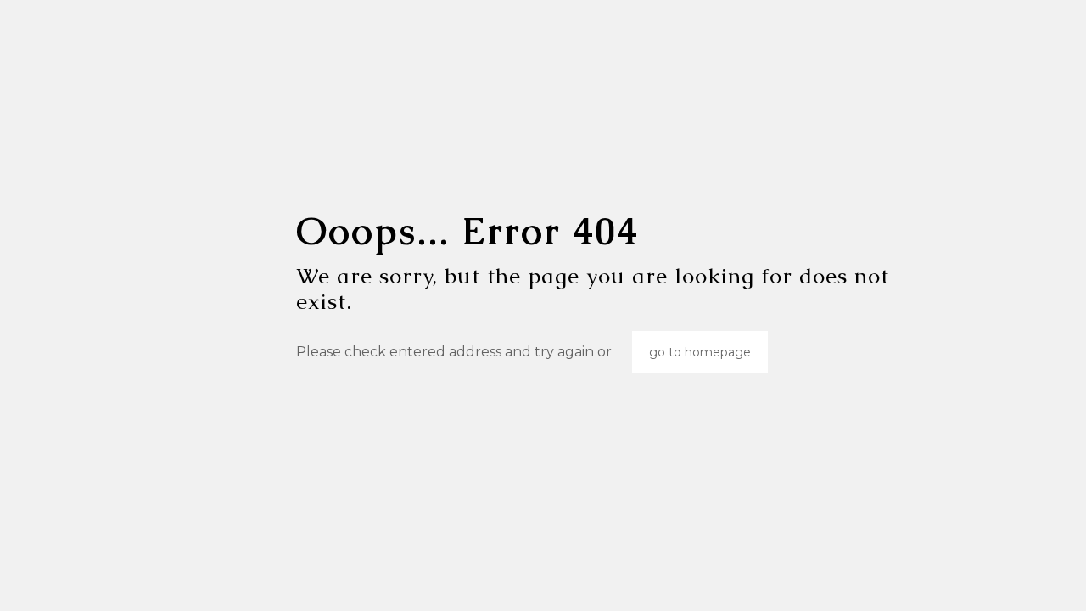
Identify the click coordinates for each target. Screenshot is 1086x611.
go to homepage (700, 352)
